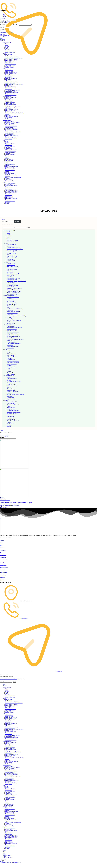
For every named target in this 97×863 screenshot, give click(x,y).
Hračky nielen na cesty (10, 52)
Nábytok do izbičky (3, 557)
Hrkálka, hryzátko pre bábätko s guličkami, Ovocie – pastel (16, 502)
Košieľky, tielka (8, 98)
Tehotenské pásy (8, 148)
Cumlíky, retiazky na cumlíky (11, 128)
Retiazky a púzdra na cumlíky (11, 129)
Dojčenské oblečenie (3, 547)
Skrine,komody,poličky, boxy (11, 190)
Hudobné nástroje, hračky (10, 87)
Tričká (6, 105)
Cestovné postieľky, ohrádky (11, 185)
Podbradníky (8, 115)
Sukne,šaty (7, 153)
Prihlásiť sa (3, 29)
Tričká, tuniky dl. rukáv (10, 146)
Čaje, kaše (7, 176)
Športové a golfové (9, 54)
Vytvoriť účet (7, 22)
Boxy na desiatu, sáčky (10, 124)
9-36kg (6, 48)
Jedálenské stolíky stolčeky (10, 192)
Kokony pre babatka (9, 167)
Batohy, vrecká (8, 139)
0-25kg (6, 45)
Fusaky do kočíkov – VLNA (11, 60)
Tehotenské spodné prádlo (10, 151)
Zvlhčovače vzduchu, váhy (11, 174)
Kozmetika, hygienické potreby (11, 135)
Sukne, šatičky (8, 108)
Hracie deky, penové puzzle (11, 78)
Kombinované (8, 55)
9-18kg (6, 47)
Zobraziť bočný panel (4, 435)
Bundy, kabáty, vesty (9, 159)
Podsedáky (7, 49)
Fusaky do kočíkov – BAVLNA (12, 56)
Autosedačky (2, 540)
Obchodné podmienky (3, 565)
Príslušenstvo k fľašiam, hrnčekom (12, 122)
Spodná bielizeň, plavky (10, 110)
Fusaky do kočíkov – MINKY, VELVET (14, 58)
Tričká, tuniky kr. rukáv (10, 143)
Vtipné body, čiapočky (10, 102)
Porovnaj (4, 856)
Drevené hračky (8, 77)
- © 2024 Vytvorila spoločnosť (6, 679)
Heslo (1, 27)
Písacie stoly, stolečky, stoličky (11, 191)
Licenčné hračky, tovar (10, 74)
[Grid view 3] (2, 437)
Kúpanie (7, 171)
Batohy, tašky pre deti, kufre (11, 93)
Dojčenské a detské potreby (5, 505)
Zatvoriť (3, 219)
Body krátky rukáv (9, 99)
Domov (1, 430)
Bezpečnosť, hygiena (9, 173)
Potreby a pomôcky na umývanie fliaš (13, 131)
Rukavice (7, 114)
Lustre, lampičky (8, 196)
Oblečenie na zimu (9, 118)
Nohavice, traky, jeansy (10, 154)
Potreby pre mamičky (3, 555)
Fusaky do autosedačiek (10, 51)
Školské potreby (8, 79)
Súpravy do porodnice (10, 164)
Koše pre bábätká (9, 197)
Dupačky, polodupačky (10, 103)
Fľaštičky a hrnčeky (9, 121)
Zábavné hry (8, 80)
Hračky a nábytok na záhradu (11, 81)
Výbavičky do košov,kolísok (11, 198)
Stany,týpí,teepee (8, 189)
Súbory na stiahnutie (3, 572)
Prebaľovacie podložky (10, 170)
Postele (6, 186)
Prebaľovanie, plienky (10, 134)
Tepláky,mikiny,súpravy (10, 152)
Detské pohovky (8, 193)
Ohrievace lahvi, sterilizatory (11, 126)
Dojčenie (7, 165)
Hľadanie (17, 221)
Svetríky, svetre (8, 117)
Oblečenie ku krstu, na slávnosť (11, 116)
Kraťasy (7, 155)
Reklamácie (2, 579)
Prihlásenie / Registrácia (8, 857)
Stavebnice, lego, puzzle (10, 91)
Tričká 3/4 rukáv (8, 145)
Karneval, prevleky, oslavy (10, 95)
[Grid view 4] (3, 437)
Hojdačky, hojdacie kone (10, 86)
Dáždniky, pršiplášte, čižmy (11, 137)
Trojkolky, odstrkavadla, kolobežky (12, 90)
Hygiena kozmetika (9, 180)
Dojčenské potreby (3, 550)
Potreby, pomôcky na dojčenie (11, 166)
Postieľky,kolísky (9, 184)
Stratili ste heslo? (3, 32)
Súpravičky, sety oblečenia (10, 97)
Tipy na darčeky (8, 179)
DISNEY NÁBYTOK (10, 201)
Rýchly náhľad (3, 498)
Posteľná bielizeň (8, 187)
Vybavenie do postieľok (10, 183)
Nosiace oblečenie (9, 160)
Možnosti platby (2, 577)
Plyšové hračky (8, 76)
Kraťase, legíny (8, 111)
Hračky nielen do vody (10, 83)
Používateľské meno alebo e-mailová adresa (9, 24)
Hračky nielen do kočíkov (10, 64)
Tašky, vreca (7, 178)
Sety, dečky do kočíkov (10, 65)
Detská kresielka (8, 195)
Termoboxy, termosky (9, 123)
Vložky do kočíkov (9, 66)
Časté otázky (2, 562)
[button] (3, 507)
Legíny (6, 157)
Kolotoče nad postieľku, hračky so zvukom (14, 84)
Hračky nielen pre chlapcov (11, 72)
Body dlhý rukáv (8, 101)
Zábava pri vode (8, 89)
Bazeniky (7, 203)
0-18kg (6, 43)
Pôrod (6, 162)
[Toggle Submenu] (14, 230)
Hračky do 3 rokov (9, 70)
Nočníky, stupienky (9, 133)
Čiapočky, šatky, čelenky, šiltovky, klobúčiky (14, 112)
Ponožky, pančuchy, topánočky (11, 109)
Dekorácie (7, 202)
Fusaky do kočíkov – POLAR (11, 59)
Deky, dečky (8, 172)
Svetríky (7, 142)
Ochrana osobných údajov (4, 567)
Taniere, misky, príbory (10, 127)
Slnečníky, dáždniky (9, 67)
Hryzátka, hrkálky (9, 130)
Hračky (1, 545)
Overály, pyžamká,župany (10, 104)
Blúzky (6, 141)
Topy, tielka (7, 147)
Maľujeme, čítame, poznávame (11, 92)
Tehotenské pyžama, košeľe (11, 149)
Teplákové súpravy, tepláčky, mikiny (13, 106)
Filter (28, 227)
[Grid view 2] (1, 437)
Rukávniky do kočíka (9, 61)
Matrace (7, 199)
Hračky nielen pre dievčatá (10, 73)
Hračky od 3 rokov (9, 71)
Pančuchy (7, 158)
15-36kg (7, 46)
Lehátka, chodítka (9, 85)
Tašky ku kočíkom (9, 62)
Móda (1, 552)
